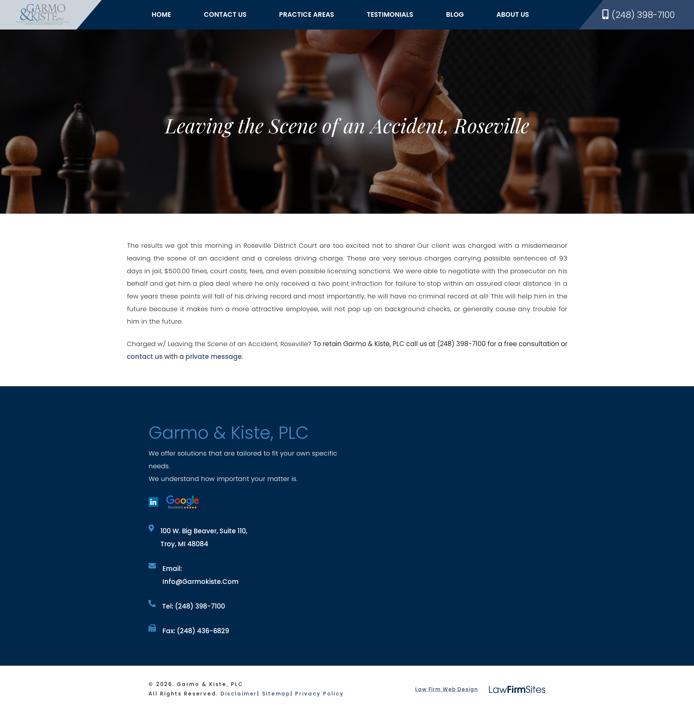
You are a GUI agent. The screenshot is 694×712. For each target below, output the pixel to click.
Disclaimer (239, 693)
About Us (512, 14)
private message (213, 356)
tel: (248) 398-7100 (193, 606)
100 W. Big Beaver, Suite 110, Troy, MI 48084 (203, 537)
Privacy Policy (319, 693)
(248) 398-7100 (643, 15)
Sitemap (276, 693)
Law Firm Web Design (446, 689)
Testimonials (390, 14)
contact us (145, 356)
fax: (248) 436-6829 (195, 630)
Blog (455, 14)
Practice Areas (306, 14)
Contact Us (225, 14)
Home (161, 14)
